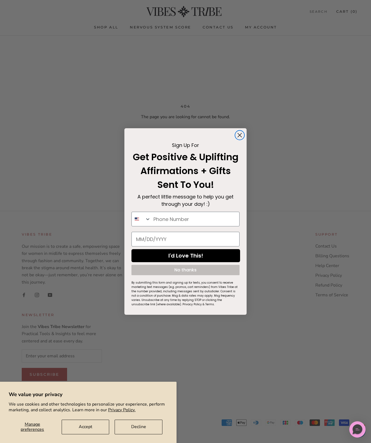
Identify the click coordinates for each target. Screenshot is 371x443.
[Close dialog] (239, 135)
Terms (209, 304)
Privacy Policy (192, 304)
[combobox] (141, 219)
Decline (138, 427)
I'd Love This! (185, 255)
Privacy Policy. (122, 410)
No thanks (185, 270)
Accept (85, 427)
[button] (357, 429)
